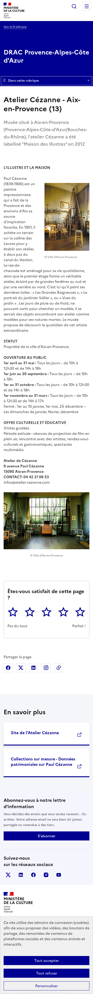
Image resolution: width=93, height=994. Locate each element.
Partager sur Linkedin (33, 667)
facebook (33, 874)
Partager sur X (20, 667)
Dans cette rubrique (23, 80)
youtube (58, 874)
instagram (46, 874)
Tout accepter (46, 960)
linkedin (20, 874)
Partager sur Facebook (8, 667)
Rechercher (74, 6)
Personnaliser (46, 986)
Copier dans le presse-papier (58, 667)
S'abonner (46, 836)
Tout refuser (46, 973)
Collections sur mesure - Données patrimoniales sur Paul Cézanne (43, 761)
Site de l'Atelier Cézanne (35, 733)
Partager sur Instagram (46, 667)
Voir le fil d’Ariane (15, 27)
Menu (86, 6)
